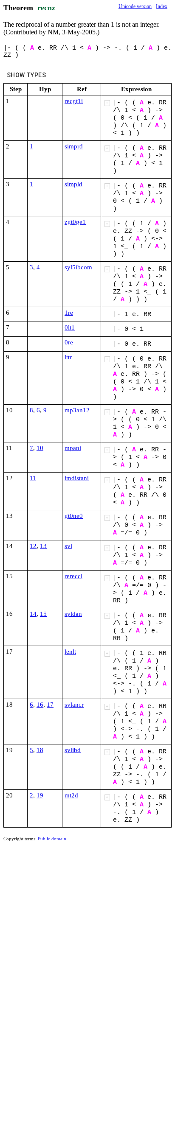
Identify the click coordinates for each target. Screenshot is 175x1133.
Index (161, 6)
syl (68, 546)
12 (33, 546)
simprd (74, 146)
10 (40, 448)
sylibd (73, 750)
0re (69, 342)
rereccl (73, 576)
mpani (73, 448)
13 (43, 546)
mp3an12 (77, 410)
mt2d (71, 795)
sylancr (74, 704)
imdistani (77, 478)
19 (40, 795)
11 (33, 478)
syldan (73, 613)
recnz (46, 7)
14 (33, 613)
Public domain (52, 838)
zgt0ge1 (75, 221)
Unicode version (135, 6)
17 (50, 704)
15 (43, 613)
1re (69, 312)
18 (40, 750)
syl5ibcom (78, 267)
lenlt (70, 651)
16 (40, 704)
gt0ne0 (74, 515)
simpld (73, 184)
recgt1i (74, 101)
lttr (68, 357)
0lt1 (70, 327)
